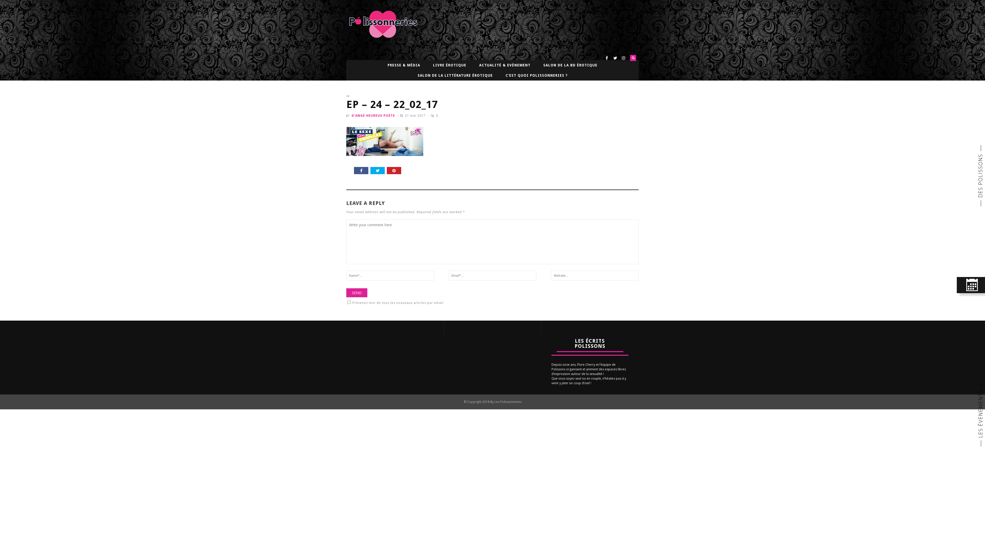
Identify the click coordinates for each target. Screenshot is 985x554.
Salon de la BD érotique (570, 65)
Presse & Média (404, 65)
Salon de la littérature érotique (455, 75)
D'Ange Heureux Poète (373, 115)
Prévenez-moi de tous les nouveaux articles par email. (398, 303)
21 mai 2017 (416, 115)
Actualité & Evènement (504, 65)
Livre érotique (449, 65)
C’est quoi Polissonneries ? (537, 75)
